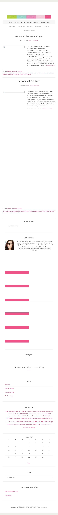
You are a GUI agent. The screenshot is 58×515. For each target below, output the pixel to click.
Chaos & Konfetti (29, 8)
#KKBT (7, 411)
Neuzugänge (12, 421)
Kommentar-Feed (9, 392)
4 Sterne (17, 411)
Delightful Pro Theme (23, 507)
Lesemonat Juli (41, 210)
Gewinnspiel (46, 416)
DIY (46, 413)
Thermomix (42, 424)
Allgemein (9, 71)
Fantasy (20, 415)
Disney (43, 413)
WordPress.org (8, 396)
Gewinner (29, 415)
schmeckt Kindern (15, 424)
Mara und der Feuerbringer (29, 36)
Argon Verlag (14, 72)
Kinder (28, 418)
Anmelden (7, 384)
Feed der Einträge (9, 388)
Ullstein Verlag (10, 213)
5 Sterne (9, 72)
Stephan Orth (48, 211)
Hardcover (29, 72)
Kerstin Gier (30, 210)
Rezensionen (10, 74)
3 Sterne (11, 411)
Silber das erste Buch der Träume (35, 211)
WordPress (40, 507)
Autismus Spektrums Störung (47, 411)
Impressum (8, 495)
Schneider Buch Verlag (18, 74)
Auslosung (34, 411)
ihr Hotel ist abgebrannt (22, 210)
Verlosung (31, 427)
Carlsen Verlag (38, 413)
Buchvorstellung (32, 413)
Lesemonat (35, 210)
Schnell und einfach (24, 424)
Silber (27, 211)
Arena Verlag (29, 411)
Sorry (44, 211)
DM (48, 413)
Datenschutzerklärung (11, 491)
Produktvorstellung (28, 421)
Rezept (50, 421)
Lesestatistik (47, 210)
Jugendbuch (24, 418)
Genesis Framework (33, 507)
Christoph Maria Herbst (22, 72)
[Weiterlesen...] (50, 65)
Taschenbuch (35, 424)
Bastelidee (9, 413)
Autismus (39, 411)
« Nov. (28, 463)
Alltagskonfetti (14, 71)
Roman (9, 424)
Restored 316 (37, 506)
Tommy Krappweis (27, 74)
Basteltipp (17, 413)
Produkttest (19, 421)
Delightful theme (29, 506)
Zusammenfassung (18, 213)
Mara (37, 72)
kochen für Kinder (48, 418)
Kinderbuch (32, 418)
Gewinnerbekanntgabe (37, 415)
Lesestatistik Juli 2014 (29, 81)
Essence (15, 415)
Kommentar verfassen (34, 85)
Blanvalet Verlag (24, 413)
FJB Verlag (15, 210)
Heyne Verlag (17, 418)
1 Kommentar (35, 40)
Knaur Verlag (41, 418)
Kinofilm (37, 418)
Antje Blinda (9, 210)
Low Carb (7, 421)
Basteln (13, 413)
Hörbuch (33, 72)
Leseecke (20, 71)
